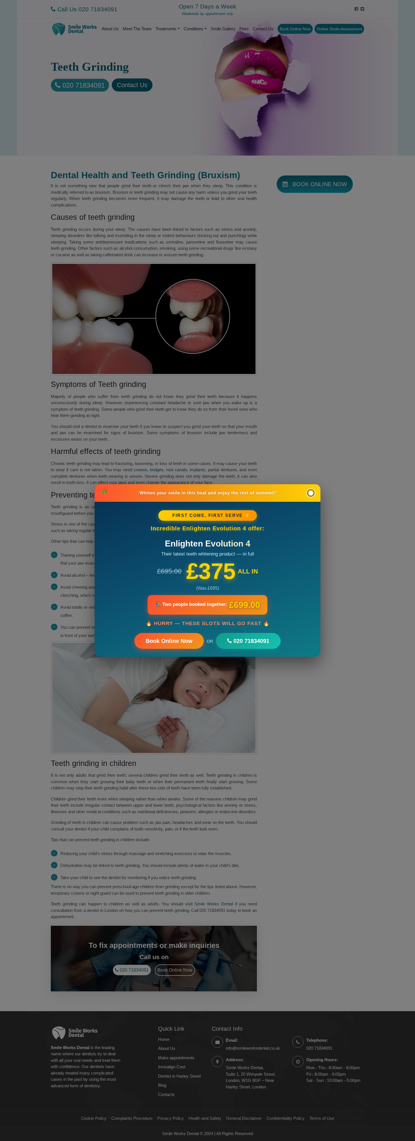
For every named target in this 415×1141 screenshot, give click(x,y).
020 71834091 (250, 641)
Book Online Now (169, 641)
